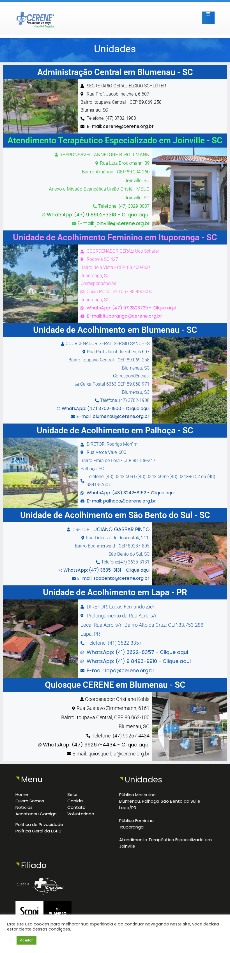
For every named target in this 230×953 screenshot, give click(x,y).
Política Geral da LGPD (38, 831)
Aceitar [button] (26, 940)
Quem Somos (29, 801)
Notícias (24, 807)
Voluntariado (80, 814)
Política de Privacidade (39, 824)
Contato (76, 807)
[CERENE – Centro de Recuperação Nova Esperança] (37, 13)
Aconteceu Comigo (36, 814)
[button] (10, 940)
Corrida (75, 801)
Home (21, 794)
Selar (72, 794)
